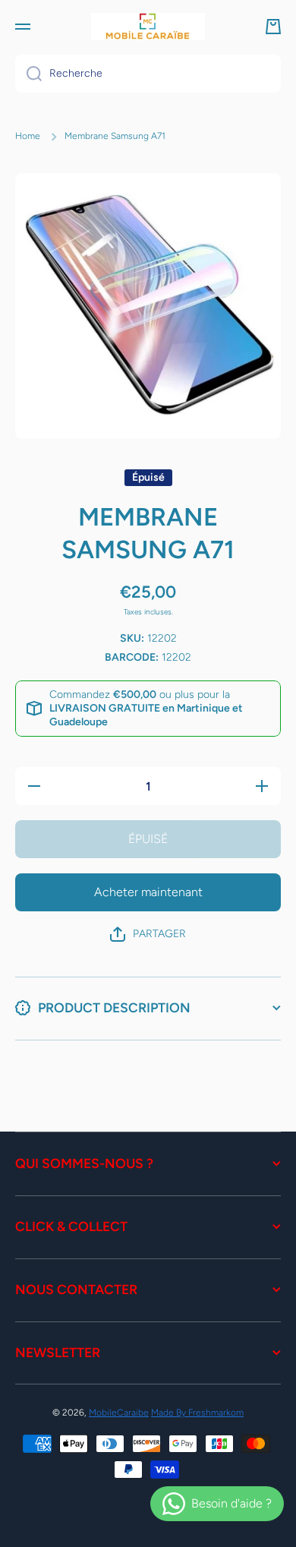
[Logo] (148, 26)
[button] (273, 26)
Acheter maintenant (148, 892)
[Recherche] (28, 74)
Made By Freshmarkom (197, 1412)
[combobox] (148, 74)
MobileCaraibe (119, 1412)
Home (27, 136)
